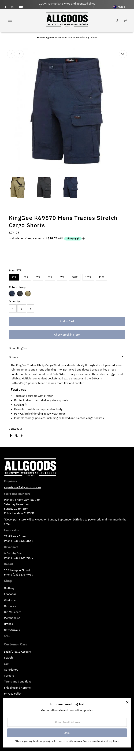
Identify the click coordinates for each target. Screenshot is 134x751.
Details (13, 357)
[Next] (94, 7)
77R (14, 277)
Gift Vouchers (12, 612)
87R (38, 277)
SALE (7, 636)
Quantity (14, 301)
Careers (9, 675)
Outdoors (10, 606)
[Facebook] (5, 7)
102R (75, 277)
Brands (8, 624)
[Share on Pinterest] (22, 436)
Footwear (10, 594)
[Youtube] (21, 7)
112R (102, 277)
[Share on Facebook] (11, 436)
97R (62, 277)
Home (40, 37)
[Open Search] (116, 20)
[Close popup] (127, 702)
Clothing (9, 588)
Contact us (16, 428)
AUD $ (121, 7)
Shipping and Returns (17, 687)
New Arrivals (12, 630)
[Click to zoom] (123, 54)
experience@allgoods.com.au (22, 487)
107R (88, 277)
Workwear (10, 600)
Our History (11, 669)
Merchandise (12, 618)
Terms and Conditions (17, 681)
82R (26, 277)
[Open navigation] (20, 20)
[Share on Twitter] (16, 436)
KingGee (22, 348)
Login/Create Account (17, 651)
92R (50, 277)
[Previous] (40, 7)
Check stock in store (67, 334)
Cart (6, 663)
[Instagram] (13, 7)
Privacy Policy (12, 693)
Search (8, 657)
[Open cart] (125, 20)
